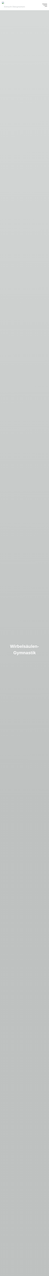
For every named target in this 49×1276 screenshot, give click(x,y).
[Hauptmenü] (44, 5)
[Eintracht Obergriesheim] (13, 5)
